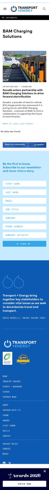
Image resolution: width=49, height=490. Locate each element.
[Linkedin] (4, 463)
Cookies (6, 448)
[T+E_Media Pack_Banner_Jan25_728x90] (24, 146)
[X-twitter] (9, 463)
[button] (9, 17)
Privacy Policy (10, 444)
